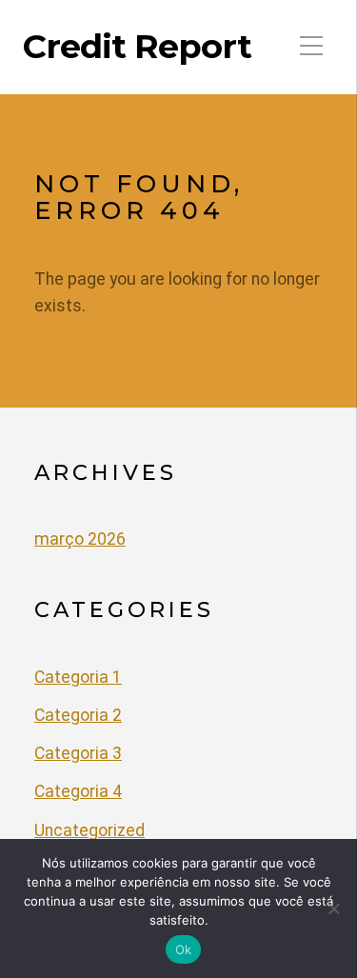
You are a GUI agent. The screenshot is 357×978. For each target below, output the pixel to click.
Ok (183, 949)
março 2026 (80, 539)
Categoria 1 (78, 677)
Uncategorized (89, 830)
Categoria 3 (78, 753)
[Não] (333, 908)
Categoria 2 (78, 715)
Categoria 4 (78, 791)
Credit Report (137, 47)
